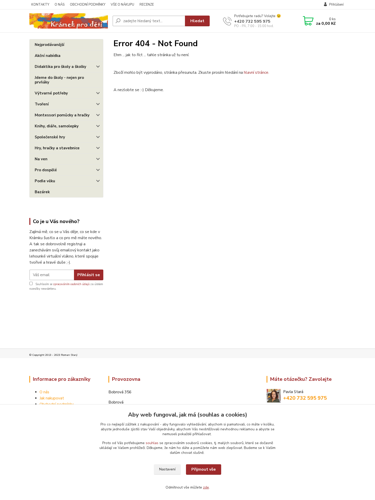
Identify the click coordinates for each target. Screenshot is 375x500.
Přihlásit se (88, 275)
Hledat (197, 21)
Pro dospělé (46, 170)
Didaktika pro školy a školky (60, 66)
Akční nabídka (47, 55)
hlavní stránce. (256, 72)
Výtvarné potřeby (51, 93)
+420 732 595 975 (252, 21)
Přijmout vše (203, 469)
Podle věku (45, 181)
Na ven (41, 159)
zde (206, 487)
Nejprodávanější (49, 44)
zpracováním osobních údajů (71, 284)
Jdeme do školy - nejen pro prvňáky (59, 80)
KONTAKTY (40, 4)
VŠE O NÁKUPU (122, 4)
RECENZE (147, 4)
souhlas (152, 443)
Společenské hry (50, 137)
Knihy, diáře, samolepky (57, 126)
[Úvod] (68, 21)
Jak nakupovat (52, 398)
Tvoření (42, 104)
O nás (44, 392)
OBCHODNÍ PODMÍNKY (87, 4)
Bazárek (42, 191)
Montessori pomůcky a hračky (62, 115)
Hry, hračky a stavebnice (57, 148)
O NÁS (60, 4)
